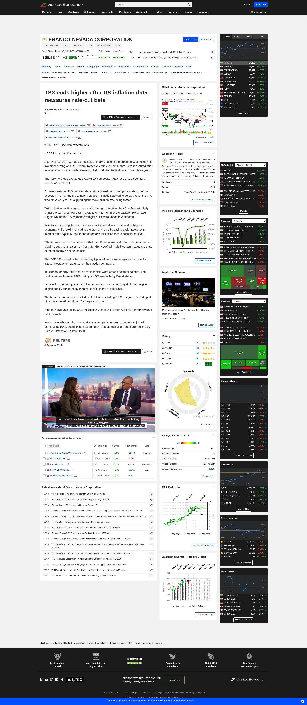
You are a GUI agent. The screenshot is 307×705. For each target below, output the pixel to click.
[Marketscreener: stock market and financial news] (61, 4)
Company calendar (204, 615)
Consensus (139, 66)
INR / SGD (225, 424)
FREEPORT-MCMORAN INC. (236, 318)
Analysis (73, 12)
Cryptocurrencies (229, 518)
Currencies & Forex (243, 455)
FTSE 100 (228, 96)
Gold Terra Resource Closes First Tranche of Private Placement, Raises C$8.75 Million (89, 570)
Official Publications (141, 72)
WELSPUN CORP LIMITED (235, 230)
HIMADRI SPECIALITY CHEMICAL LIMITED (240, 262)
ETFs (189, 66)
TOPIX (226, 89)
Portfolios (125, 12)
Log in (247, 4)
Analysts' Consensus (175, 435)
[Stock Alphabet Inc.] (72, 131)
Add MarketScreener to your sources (122, 117)
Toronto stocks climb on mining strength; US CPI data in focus (164, 52)
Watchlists (142, 12)
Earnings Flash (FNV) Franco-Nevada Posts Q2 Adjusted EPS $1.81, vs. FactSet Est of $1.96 (92, 539)
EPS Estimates (171, 487)
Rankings (202, 12)
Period (189, 93)
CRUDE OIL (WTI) (229, 492)
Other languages (160, 72)
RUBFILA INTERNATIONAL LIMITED (239, 174)
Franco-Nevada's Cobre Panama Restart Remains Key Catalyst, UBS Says (84, 576)
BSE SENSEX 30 (231, 70)
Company (92, 66)
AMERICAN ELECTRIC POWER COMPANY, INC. (240, 335)
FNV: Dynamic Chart (204, 142)
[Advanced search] (188, 4)
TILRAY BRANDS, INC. (60, 470)
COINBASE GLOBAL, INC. (235, 314)
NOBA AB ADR (230, 195)
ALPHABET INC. (57, 464)
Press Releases (122, 72)
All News (46, 72)
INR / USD (225, 405)
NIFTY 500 (228, 66)
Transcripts (106, 72)
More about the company (202, 199)
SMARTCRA (229, 206)
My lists (243, 211)
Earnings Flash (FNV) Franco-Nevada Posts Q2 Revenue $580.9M (80, 533)
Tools (188, 12)
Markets (47, 12)
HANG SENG (229, 85)
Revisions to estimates (203, 545)
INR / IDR (225, 416)
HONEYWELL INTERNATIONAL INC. (240, 198)
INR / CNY (225, 409)
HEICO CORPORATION (234, 178)
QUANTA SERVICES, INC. (235, 327)
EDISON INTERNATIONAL (235, 339)
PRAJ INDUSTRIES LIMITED (236, 255)
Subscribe (261, 4)
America (249, 37)
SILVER (224, 499)
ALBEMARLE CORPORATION (237, 322)
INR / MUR (225, 438)
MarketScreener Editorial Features (186, 72)
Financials (108, 66)
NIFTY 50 (228, 63)
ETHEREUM (229, 545)
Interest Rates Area (243, 620)
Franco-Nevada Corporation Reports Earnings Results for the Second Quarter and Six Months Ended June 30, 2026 (98, 546)
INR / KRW (225, 420)
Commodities (227, 464)
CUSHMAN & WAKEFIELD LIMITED (239, 182)
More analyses (206, 325)
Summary (46, 66)
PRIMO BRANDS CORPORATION (238, 185)
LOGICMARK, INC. (232, 202)
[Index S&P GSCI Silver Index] (79, 137)
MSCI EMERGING (231, 104)
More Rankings (243, 292)
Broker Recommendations (64, 72)
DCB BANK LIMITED (233, 238)
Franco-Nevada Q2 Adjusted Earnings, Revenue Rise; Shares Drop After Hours (86, 527)
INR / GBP (225, 446)
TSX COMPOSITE (57, 458)
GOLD (224, 488)
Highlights (83, 72)
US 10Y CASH (230, 599)
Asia (261, 37)
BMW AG (227, 170)
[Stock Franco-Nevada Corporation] (88, 125)
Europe (237, 37)
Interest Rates (227, 571)
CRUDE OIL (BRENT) (230, 496)
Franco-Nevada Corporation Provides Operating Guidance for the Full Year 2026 (86, 559)
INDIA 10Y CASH (231, 595)
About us (146, 693)
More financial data (204, 261)
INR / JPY (225, 427)
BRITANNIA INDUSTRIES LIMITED (239, 247)
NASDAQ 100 (230, 81)
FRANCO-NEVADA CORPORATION (65, 453)
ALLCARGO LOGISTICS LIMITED (238, 227)
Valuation (123, 66)
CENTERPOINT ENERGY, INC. (237, 331)
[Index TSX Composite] (120, 125)
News (60, 12)
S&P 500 (227, 74)
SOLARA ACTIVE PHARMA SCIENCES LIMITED (240, 251)
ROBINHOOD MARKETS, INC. (237, 307)
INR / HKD (225, 412)
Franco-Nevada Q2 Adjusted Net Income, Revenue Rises (76, 505)
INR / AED (225, 435)
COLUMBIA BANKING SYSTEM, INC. (240, 191)
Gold (213, 187)
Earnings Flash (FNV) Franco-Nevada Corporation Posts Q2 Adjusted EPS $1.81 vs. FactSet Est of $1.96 (97, 511)
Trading (158, 12)
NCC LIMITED (230, 241)
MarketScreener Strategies (54, 77)
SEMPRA (228, 342)
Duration (165, 93)
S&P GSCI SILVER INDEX (61, 476)
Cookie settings (130, 693)
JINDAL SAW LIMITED (233, 234)
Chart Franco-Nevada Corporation (183, 87)
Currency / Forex (228, 381)
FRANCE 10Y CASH (233, 610)
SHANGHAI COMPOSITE (235, 92)
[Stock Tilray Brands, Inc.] (109, 131)
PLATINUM (226, 503)
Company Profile (172, 153)
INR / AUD (225, 431)
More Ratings (207, 424)
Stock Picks (107, 12)
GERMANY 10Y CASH (233, 603)
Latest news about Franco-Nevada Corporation (71, 487)
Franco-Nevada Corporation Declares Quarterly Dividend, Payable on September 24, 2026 (91, 553)
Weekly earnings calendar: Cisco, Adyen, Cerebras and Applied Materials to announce (89, 564)
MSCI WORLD (230, 107)
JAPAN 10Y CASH (232, 606)
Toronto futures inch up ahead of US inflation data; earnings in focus (81, 522)
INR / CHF (225, 449)
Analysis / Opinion (173, 272)
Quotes (58, 66)
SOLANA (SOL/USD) (233, 549)
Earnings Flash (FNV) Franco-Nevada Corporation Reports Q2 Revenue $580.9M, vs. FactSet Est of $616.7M (99, 516)
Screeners (174, 12)
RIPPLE (227, 556)
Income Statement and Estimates (182, 210)
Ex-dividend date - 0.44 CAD (202, 192)
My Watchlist (227, 165)
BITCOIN (227, 542)
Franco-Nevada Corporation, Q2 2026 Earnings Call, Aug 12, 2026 (167, 58)
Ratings (155, 66)
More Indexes (243, 113)
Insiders (95, 72)
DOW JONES (229, 78)
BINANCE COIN (231, 553)
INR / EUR (225, 442)
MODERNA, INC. (231, 311)
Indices (226, 37)
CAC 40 (227, 100)
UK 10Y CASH (230, 614)
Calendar (89, 12)
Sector (178, 66)
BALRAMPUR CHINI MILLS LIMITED (240, 258)
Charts (68, 66)
